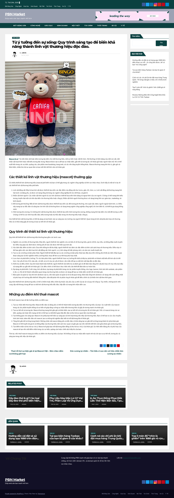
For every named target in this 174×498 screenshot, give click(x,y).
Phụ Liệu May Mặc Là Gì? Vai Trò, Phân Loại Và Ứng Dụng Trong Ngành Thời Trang (66, 401)
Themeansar (41, 493)
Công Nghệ (18, 6)
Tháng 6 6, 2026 (57, 442)
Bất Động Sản (9, 6)
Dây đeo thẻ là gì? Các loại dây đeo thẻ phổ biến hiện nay (24, 401)
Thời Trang (57, 6)
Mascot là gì (13, 159)
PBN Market (15, 14)
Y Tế (69, 6)
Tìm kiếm (136, 36)
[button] (167, 25)
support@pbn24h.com (132, 458)
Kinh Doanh (34, 6)
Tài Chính (49, 6)
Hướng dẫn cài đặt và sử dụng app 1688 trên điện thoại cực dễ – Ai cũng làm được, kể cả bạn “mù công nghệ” (148, 62)
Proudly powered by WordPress (14, 493)
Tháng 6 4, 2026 (98, 442)
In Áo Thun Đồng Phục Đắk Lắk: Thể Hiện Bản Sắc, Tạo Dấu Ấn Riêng (106, 401)
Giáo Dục (26, 6)
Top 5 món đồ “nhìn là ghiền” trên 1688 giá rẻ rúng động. (148, 438)
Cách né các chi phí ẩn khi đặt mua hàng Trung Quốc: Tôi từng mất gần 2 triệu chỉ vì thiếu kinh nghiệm (149, 80)
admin (24, 53)
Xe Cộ (64, 6)
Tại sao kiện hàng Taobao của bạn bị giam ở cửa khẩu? (66, 437)
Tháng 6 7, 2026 (16, 442)
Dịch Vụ (11, 433)
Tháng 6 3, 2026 (139, 442)
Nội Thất (41, 6)
